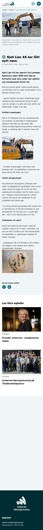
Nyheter (12, 10)
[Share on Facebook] (4, 287)
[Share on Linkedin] (9, 287)
